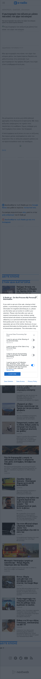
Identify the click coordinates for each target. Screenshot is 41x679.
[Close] (37, 298)
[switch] (33, 340)
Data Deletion (8, 381)
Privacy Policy (32, 381)
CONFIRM (12, 374)
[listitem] (20, 335)
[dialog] (20, 339)
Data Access (20, 381)
